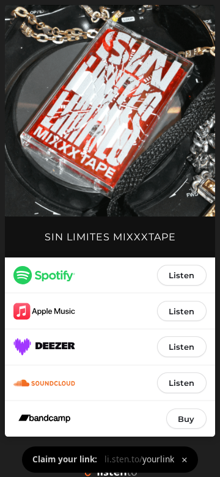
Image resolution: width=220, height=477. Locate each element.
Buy (186, 419)
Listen (181, 275)
